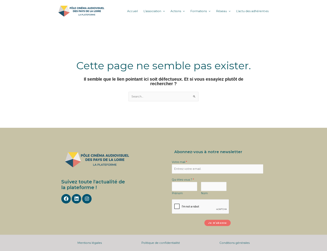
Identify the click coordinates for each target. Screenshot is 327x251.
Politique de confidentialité (160, 243)
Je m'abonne (217, 222)
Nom (204, 193)
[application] (163, 11)
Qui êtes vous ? (183, 179)
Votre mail (179, 162)
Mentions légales (89, 243)
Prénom (177, 193)
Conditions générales (235, 243)
